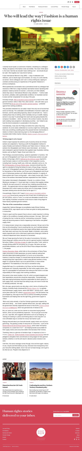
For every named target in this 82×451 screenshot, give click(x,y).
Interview (77, 432)
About (24, 6)
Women (72, 70)
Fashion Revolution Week (10, 251)
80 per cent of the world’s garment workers (25, 104)
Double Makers (76, 446)
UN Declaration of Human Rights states (17, 165)
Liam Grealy (34, 395)
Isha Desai (6, 395)
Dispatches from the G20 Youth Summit (12, 386)
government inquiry (29, 292)
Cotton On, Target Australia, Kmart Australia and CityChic (25, 335)
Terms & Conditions (15, 446)
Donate (76, 2)
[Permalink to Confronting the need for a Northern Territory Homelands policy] (41, 372)
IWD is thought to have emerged (24, 100)
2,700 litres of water (20, 242)
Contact (4, 439)
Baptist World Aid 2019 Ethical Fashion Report (17, 326)
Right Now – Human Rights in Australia (7, 4)
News (78, 435)
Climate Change (65, 6)
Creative (77, 430)
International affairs (63, 70)
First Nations (32, 6)
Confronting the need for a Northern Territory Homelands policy (40, 386)
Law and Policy (54, 6)
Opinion (41, 12)
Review (77, 437)
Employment (57, 70)
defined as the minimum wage (30, 159)
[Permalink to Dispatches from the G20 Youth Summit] (14, 372)
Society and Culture (42, 6)
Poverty (69, 70)
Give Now (59, 123)
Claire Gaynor (39, 23)
